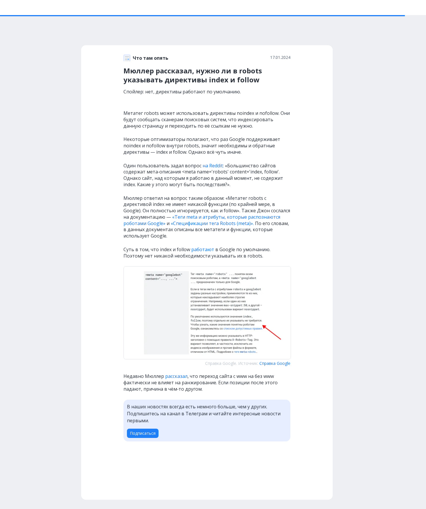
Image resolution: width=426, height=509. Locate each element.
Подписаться (143, 433)
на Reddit (213, 165)
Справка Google (274, 363)
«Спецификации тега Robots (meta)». (212, 223)
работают (202, 249)
